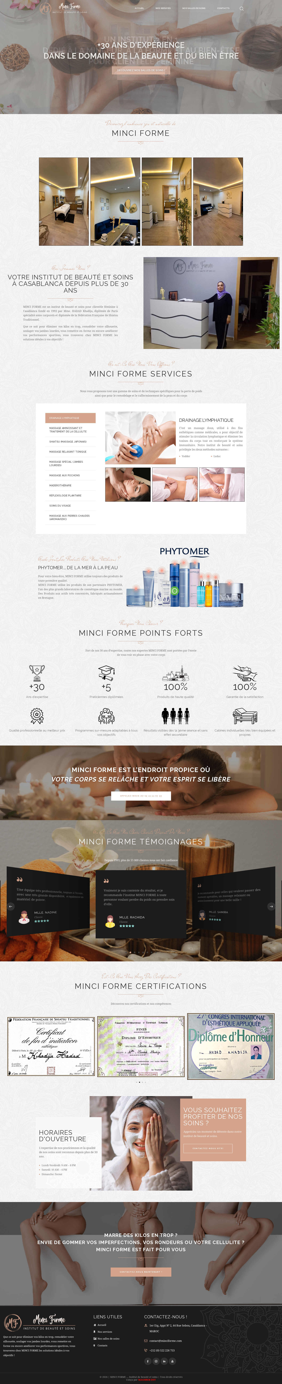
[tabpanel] (175, 452)
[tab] (70, 418)
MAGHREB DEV (147, 1379)
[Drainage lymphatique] (128, 485)
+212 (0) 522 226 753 (162, 1350)
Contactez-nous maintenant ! (141, 70)
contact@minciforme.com (165, 1340)
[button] (11, 907)
